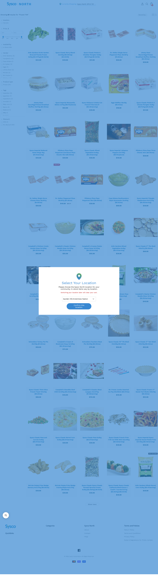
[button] (6, 515)
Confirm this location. (79, 306)
